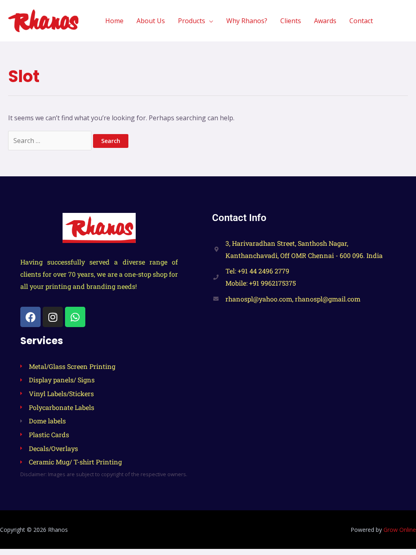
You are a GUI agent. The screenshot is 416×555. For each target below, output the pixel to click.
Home (114, 20)
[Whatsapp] (75, 317)
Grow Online (400, 529)
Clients (290, 20)
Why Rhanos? (246, 20)
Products (191, 20)
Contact (361, 20)
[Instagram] (53, 317)
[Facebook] (30, 317)
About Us (150, 20)
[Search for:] (50, 140)
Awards (325, 20)
